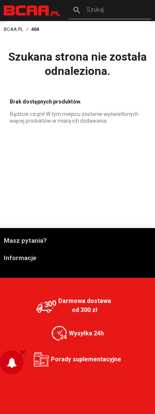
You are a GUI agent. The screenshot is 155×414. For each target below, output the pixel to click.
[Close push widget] (23, 352)
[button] (109, 10)
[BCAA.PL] (32, 10)
